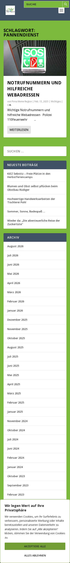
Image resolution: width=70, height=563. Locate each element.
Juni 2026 (13, 264)
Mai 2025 (13, 375)
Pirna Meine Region (22, 101)
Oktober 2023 (16, 476)
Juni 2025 (13, 365)
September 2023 (17, 485)
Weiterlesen (19, 130)
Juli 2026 (12, 255)
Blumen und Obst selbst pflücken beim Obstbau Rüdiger (32, 187)
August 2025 (15, 347)
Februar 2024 (15, 457)
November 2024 (17, 421)
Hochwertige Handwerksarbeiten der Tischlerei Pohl (31, 200)
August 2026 (15, 246)
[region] (35, 531)
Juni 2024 (13, 448)
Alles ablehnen (35, 555)
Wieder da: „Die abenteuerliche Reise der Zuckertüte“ (33, 222)
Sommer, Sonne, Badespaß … (26, 211)
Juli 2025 (12, 356)
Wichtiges (56, 101)
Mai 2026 (13, 273)
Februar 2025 (15, 402)
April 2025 (13, 384)
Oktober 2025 (16, 338)
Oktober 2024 (16, 430)
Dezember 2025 (17, 319)
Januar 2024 (15, 467)
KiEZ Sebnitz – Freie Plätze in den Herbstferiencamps (28, 175)
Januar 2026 (15, 310)
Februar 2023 (15, 494)
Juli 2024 (12, 439)
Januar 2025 (15, 411)
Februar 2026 (15, 301)
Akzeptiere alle (35, 546)
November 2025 (17, 329)
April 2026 (13, 283)
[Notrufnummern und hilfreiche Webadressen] (35, 58)
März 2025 (14, 393)
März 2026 (14, 292)
